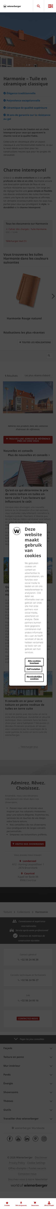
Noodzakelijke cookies (34, 677)
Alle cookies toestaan (34, 662)
